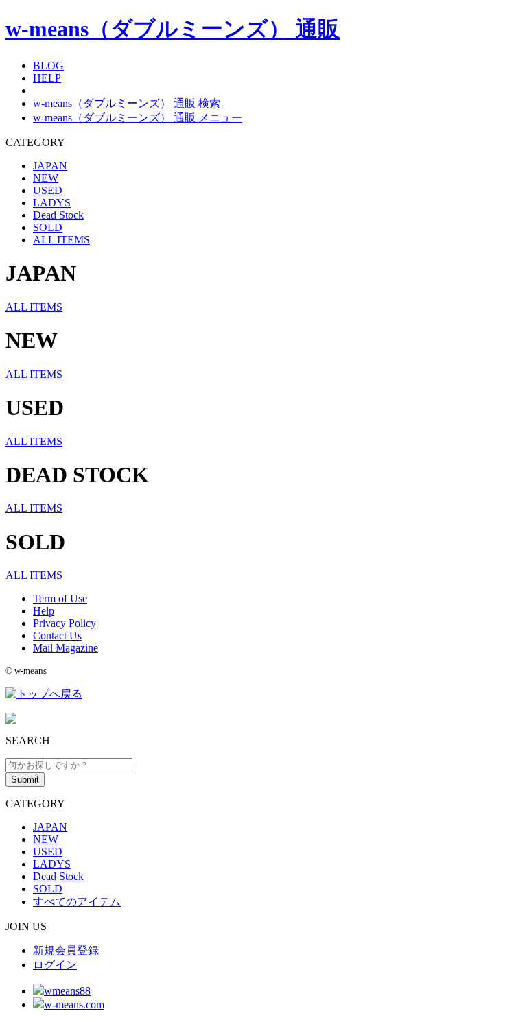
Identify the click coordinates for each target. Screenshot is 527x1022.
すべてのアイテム (77, 901)
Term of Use (60, 598)
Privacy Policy (64, 623)
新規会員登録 (66, 950)
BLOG (48, 65)
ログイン (55, 965)
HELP (47, 78)
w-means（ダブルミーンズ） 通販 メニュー (137, 117)
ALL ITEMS (61, 240)
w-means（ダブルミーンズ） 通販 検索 (126, 103)
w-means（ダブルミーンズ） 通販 (172, 28)
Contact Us (57, 635)
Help (43, 611)
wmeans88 (67, 991)
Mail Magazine (65, 648)
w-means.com (74, 1004)
